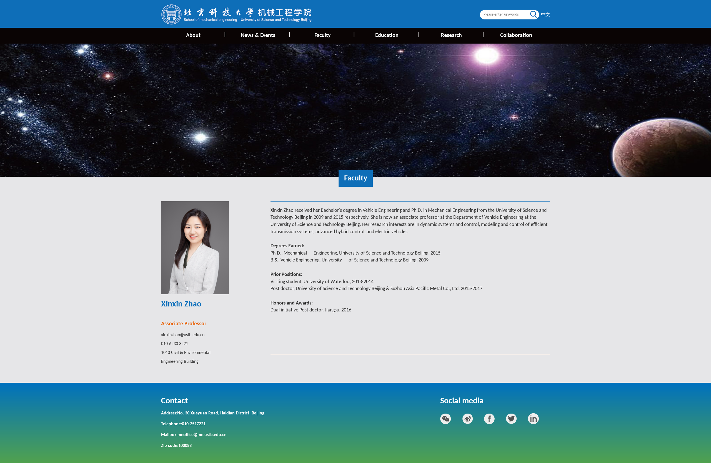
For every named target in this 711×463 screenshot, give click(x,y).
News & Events (265, 35)
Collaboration (516, 35)
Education (397, 35)
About (206, 35)
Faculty (334, 35)
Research (462, 35)
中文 (545, 15)
